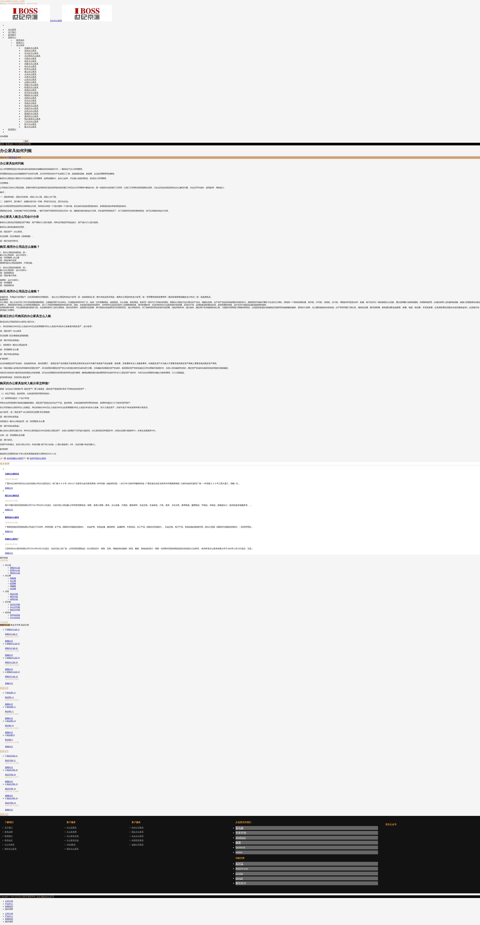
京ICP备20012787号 (45, 896)
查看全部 (4, 688)
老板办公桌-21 (11, 634)
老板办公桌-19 (11, 662)
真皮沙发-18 (10, 803)
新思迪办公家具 (12, 517)
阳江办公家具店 (12, 496)
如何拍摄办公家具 (15, 458)
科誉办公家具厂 (12, 539)
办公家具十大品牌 (17, 1)
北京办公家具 (5, 1)
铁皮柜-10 (9, 726)
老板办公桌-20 (11, 648)
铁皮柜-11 (9, 711)
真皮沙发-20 (10, 775)
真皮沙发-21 (10, 760)
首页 (2, 144)
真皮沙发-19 (10, 789)
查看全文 (9, 488)
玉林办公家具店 (12, 474)
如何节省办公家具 (38, 458)
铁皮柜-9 (9, 740)
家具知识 (10, 144)
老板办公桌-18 (11, 677)
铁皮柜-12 (9, 697)
